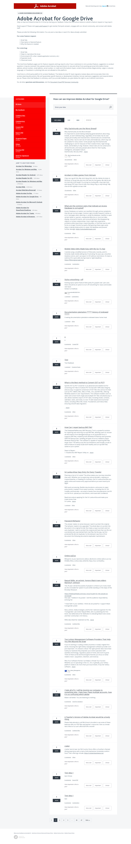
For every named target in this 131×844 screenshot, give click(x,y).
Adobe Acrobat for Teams (25, 213)
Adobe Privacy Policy (69, 833)
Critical (108, 165)
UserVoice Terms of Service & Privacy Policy (42, 833)
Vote (56, 133)
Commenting (20, 121)
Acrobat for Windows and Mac (26, 169)
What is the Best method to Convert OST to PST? (85, 382)
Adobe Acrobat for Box (24, 193)
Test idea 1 (69, 773)
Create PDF (19, 127)
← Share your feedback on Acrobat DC (30, 13)
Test (66, 360)
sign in (104, 6)
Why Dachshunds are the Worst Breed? (81, 128)
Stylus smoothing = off (74, 279)
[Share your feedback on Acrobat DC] (45, 6)
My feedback (20, 110)
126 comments (68, 159)
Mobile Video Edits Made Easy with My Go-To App (85, 249)
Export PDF (19, 133)
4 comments (68, 233)
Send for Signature (22, 156)
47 (81, 820)
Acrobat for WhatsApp (24, 166)
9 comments (68, 412)
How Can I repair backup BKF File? (78, 427)
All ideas (18, 104)
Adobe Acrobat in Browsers (25, 217)
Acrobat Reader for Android (26, 175)
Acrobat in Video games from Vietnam (80, 175)
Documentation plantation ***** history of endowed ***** (86, 313)
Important (98, 165)
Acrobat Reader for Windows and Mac (29, 181)
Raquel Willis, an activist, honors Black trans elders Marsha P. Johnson (85, 581)
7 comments (68, 456)
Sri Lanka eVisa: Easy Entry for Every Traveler (83, 472)
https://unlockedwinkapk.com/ (86, 229)
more (86, 151)
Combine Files (20, 116)
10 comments (68, 190)
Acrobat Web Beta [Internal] (26, 190)
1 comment (67, 296)
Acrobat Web (20, 187)
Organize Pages (21, 138)
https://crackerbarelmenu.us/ (94, 753)
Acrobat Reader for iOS (24, 178)
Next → (88, 820)
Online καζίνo (70, 556)
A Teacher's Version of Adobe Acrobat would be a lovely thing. (87, 718)
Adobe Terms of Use (59, 833)
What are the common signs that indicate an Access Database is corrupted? (86, 207)
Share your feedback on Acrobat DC (22, 833)
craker (67, 746)
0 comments (68, 344)
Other (18, 144)
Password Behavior (72, 521)
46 (76, 820)
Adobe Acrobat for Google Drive (27, 197)
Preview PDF (20, 150)
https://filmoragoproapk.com (74, 260)
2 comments (68, 264)
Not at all (89, 165)
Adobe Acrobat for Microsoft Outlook (29, 202)
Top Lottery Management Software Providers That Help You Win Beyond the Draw (88, 640)
